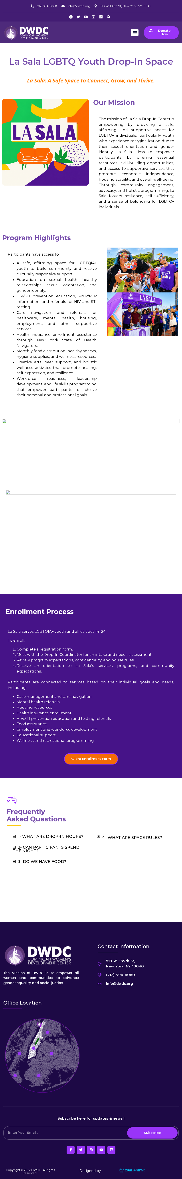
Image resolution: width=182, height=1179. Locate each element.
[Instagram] (93, 17)
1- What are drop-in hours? (50, 836)
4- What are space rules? (132, 837)
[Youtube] (86, 17)
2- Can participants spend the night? (46, 849)
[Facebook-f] (71, 1150)
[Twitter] (78, 17)
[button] (108, 16)
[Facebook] (71, 17)
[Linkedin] (101, 17)
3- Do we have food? (42, 861)
